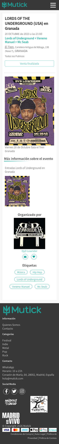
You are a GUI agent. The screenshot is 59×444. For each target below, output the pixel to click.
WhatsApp (8, 367)
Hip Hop (37, 272)
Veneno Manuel (21, 286)
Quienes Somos (11, 325)
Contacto (7, 328)
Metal (5, 348)
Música (21, 272)
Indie (5, 344)
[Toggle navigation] (53, 5)
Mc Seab (42, 286)
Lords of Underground (29, 279)
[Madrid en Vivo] (39, 404)
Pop (4, 351)
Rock (5, 355)
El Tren (9, 47)
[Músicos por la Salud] (11, 402)
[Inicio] (17, 5)
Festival (6, 340)
